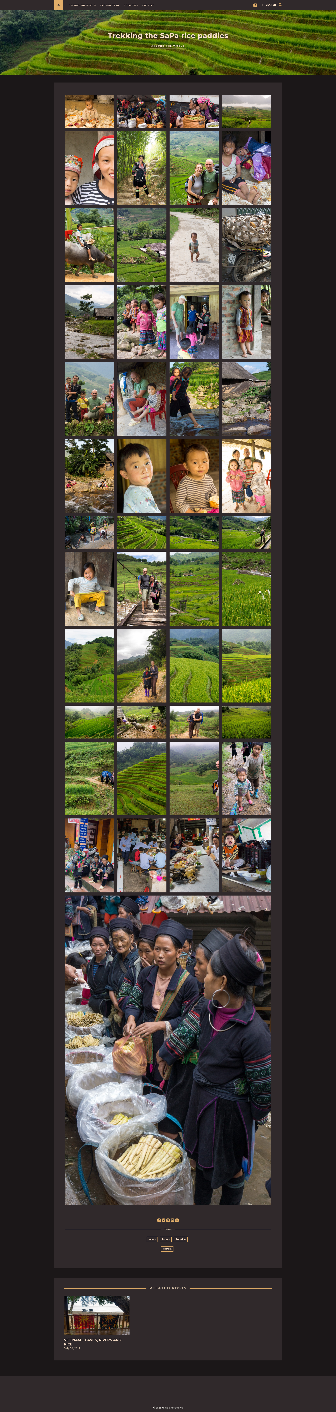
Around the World (82, 5)
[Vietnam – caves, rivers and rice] (97, 1316)
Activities (131, 5)
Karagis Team (109, 5)
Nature (152, 1239)
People (166, 1239)
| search (269, 5)
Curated (148, 5)
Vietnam (167, 1249)
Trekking (181, 1239)
